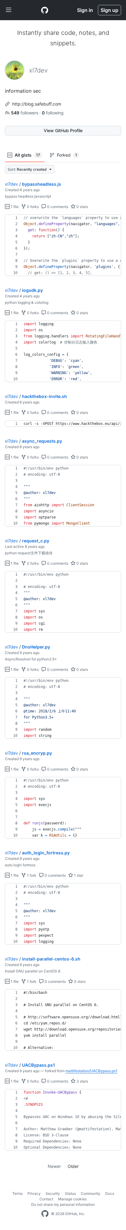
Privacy (34, 1193)
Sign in (85, 10)
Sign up (109, 10)
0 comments (57, 206)
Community (90, 1193)
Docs (109, 1193)
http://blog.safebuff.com (36, 103)
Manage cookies (72, 1199)
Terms (17, 1193)
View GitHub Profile (63, 130)
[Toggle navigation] (8, 10)
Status (70, 1193)
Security (53, 1193)
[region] (63, 245)
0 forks (32, 206)
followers (25, 112)
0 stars (82, 206)
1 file (14, 206)
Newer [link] (54, 1166)
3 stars (82, 1081)
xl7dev (11, 184)
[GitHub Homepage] (45, 1214)
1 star (78, 875)
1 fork (31, 875)
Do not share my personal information (63, 1204)
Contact (46, 1199)
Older (73, 1166)
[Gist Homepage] (44, 10)
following (53, 112)
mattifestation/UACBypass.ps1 (91, 1070)
